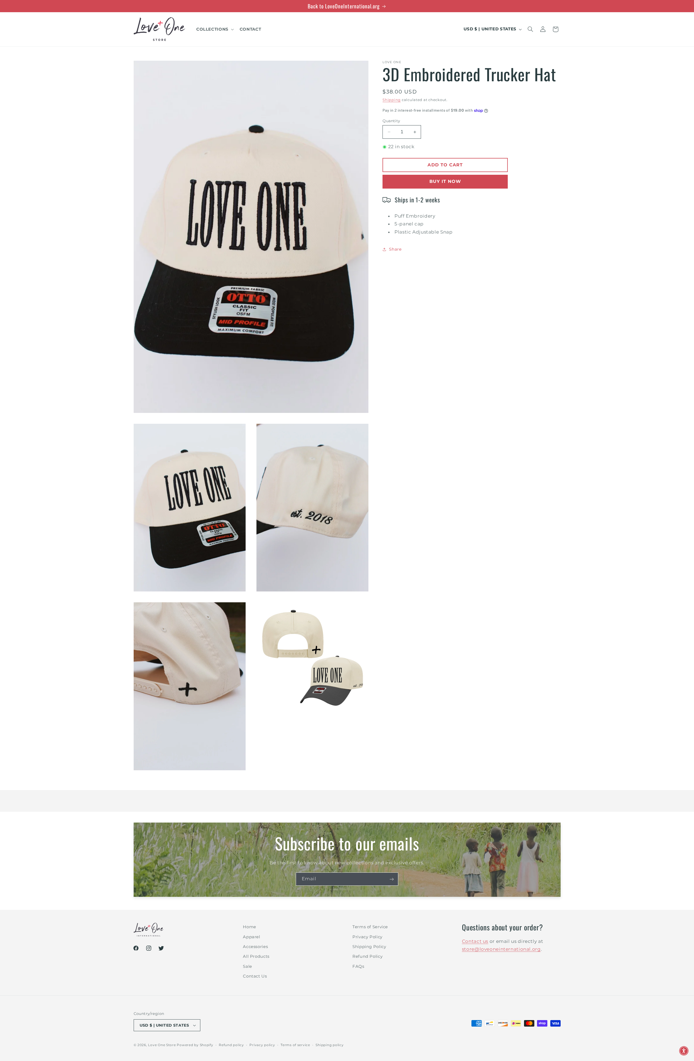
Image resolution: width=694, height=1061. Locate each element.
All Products (256, 956)
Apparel (251, 936)
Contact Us (255, 975)
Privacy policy (262, 1045)
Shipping (392, 100)
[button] (214, 29)
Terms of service (295, 1045)
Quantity (391, 121)
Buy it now (445, 181)
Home (249, 926)
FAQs (358, 966)
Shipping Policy (369, 946)
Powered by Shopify (195, 1045)
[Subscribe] (391, 879)
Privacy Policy (367, 936)
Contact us (475, 941)
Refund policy (231, 1045)
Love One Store (162, 1045)
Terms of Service (370, 926)
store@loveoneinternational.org (501, 949)
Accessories (255, 946)
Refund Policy (367, 956)
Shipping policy (329, 1045)
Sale (247, 966)
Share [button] (395, 249)
